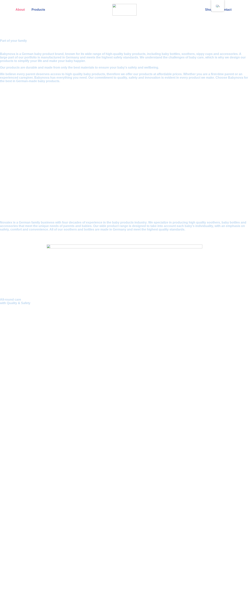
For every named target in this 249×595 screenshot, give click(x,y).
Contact (225, 9)
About (20, 9)
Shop (209, 9)
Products (38, 9)
